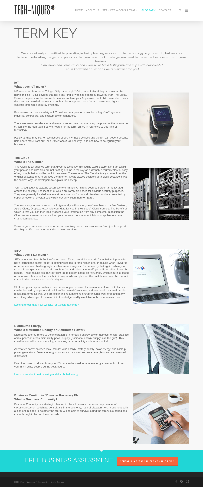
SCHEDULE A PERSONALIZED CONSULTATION (147, 461)
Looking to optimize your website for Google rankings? (46, 304)
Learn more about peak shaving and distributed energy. (46, 374)
